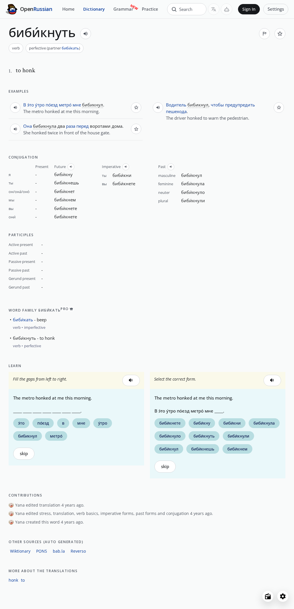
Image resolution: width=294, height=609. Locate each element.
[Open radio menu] (267, 596)
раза (70, 126)
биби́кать (70, 48)
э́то (30, 105)
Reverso (78, 551)
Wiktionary (20, 551)
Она (27, 126)
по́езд (52, 105)
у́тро (40, 105)
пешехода (176, 111)
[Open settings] (282, 596)
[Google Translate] (213, 9)
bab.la (59, 551)
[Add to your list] (279, 33)
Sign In (249, 9)
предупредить (240, 105)
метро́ (65, 105)
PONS (41, 551)
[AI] (226, 9)
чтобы (217, 105)
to (23, 580)
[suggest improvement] (264, 33)
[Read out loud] (85, 33)
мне (77, 105)
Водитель (176, 105)
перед (82, 126)
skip (24, 453)
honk (13, 580)
